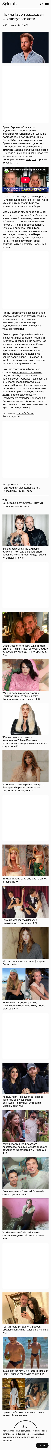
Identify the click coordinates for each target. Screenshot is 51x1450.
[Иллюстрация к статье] (25, 47)
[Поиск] (41, 4)
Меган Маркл (31, 325)
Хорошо (42, 1445)
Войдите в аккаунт (13, 503)
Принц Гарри (25, 491)
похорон (31, 159)
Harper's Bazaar (25, 413)
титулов (36, 385)
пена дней (33, 487)
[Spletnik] (9, 4)
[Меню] (47, 4)
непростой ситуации (29, 337)
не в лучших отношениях (27, 372)
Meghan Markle (17, 487)
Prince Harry (9, 491)
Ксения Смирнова (21, 484)
